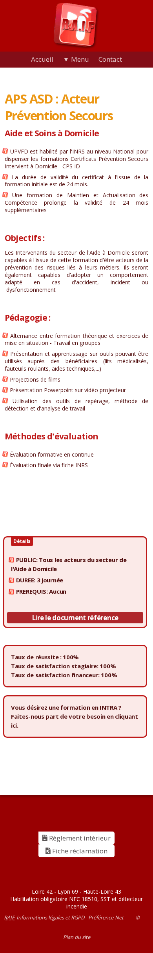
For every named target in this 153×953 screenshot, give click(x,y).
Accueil (42, 59)
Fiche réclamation (79, 850)
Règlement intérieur (79, 837)
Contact (110, 59)
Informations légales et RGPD (50, 917)
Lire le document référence (75, 617)
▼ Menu (76, 59)
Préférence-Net (106, 917)
